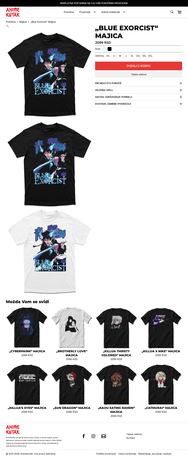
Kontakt (130, 438)
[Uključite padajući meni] (94, 12)
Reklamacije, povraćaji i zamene (154, 453)
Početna (69, 11)
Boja (97, 48)
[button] (49, 26)
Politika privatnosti (106, 453)
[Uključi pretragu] (172, 12)
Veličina (99, 55)
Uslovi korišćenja (127, 453)
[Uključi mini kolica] (179, 12)
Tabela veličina (138, 74)
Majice (23, 21)
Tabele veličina (134, 434)
